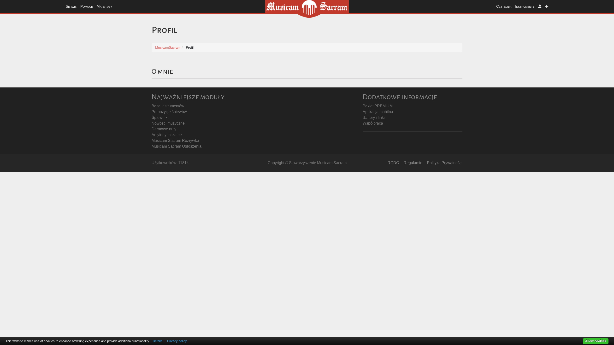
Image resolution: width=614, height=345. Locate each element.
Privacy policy (177, 341)
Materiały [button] (104, 6)
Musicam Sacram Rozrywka (175, 140)
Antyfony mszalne (167, 135)
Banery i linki (374, 117)
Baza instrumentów (168, 106)
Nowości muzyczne (168, 123)
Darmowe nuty (164, 129)
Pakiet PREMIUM (378, 106)
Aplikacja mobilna (378, 112)
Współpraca (373, 123)
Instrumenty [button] (524, 6)
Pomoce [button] (86, 6)
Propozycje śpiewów (169, 112)
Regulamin (413, 163)
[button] (539, 6)
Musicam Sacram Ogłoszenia (176, 146)
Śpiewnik (159, 117)
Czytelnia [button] (503, 6)
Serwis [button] (71, 6)
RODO (393, 163)
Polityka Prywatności (444, 163)
